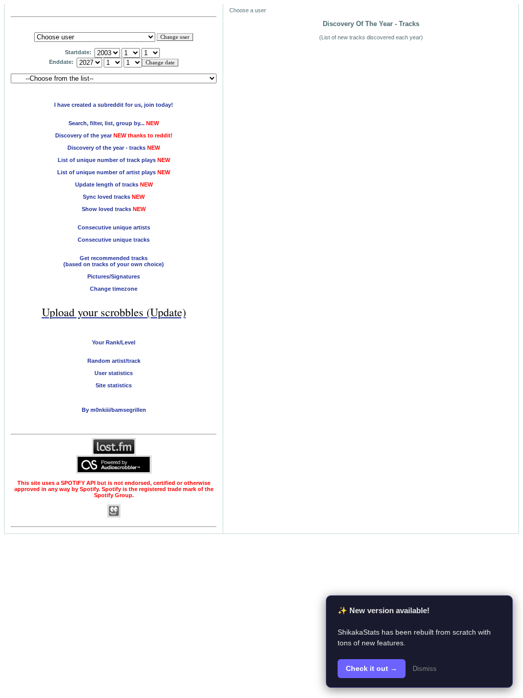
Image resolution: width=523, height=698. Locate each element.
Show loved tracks (114, 209)
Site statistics (114, 385)
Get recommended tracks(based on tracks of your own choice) (113, 261)
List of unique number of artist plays (106, 172)
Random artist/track (113, 361)
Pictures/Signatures (113, 276)
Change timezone (113, 289)
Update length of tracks (114, 184)
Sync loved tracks (114, 197)
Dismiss (425, 668)
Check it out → (371, 668)
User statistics (113, 373)
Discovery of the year (83, 135)
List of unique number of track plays (107, 160)
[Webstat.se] (114, 516)
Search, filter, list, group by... (106, 123)
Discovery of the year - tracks (106, 148)
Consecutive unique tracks (114, 240)
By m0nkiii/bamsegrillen (114, 410)
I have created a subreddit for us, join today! (113, 105)
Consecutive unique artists (114, 227)
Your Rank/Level (113, 342)
